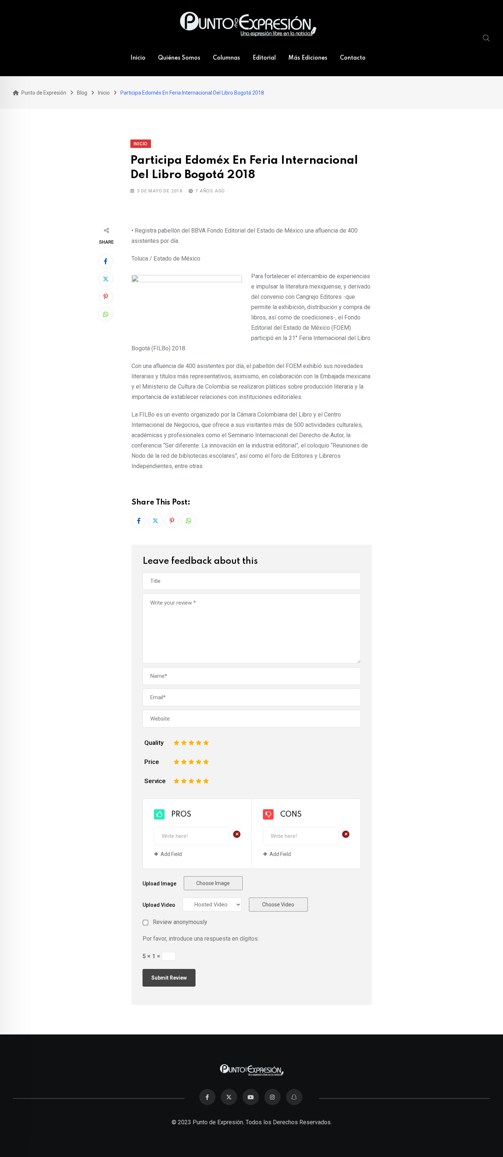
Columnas (226, 58)
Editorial (264, 58)
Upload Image (159, 884)
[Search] (486, 37)
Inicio (137, 58)
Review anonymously (180, 922)
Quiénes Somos (179, 58)
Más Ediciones (307, 58)
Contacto (353, 58)
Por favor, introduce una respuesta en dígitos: (201, 938)
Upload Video (159, 905)
